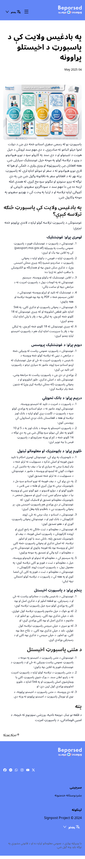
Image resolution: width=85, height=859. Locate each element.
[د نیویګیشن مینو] (26, 12)
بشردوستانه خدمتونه (68, 795)
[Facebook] (5, 770)
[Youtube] (28, 770)
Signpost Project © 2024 (63, 817)
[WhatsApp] (16, 770)
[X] (33, 770)
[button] (13, 12)
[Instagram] (22, 770)
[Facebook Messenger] (10, 770)
